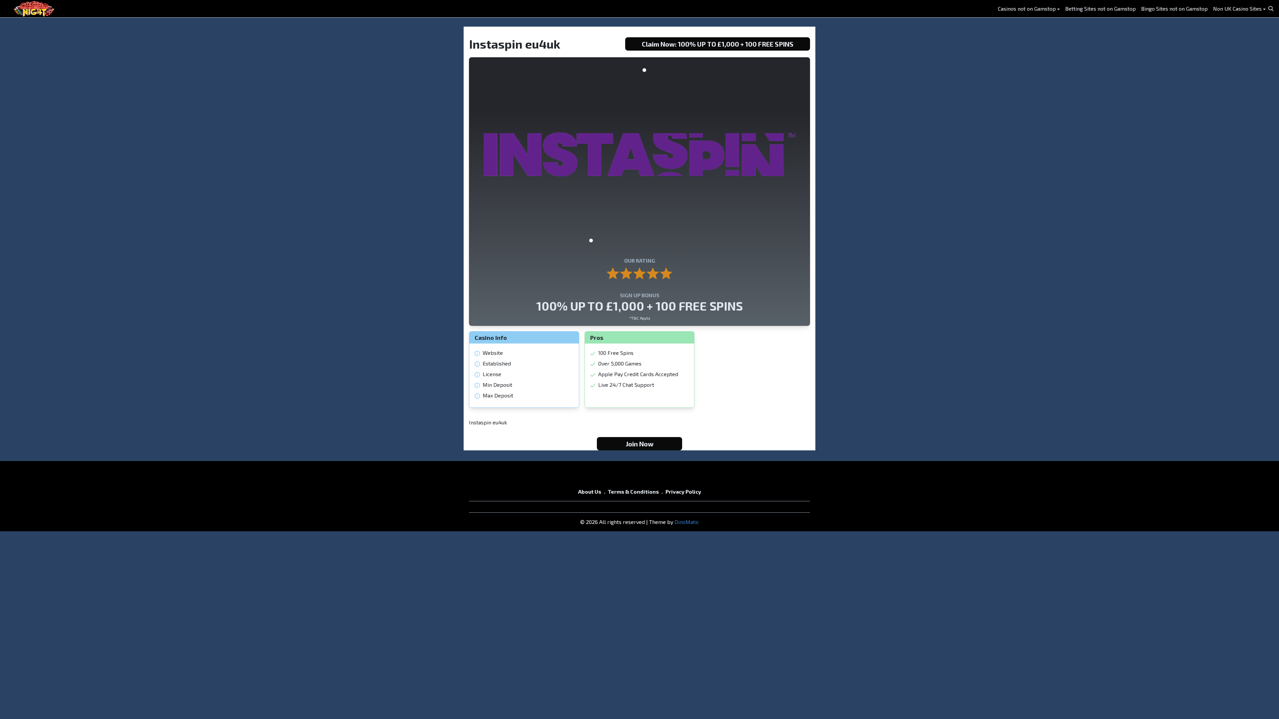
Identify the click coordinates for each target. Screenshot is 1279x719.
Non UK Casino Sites (1237, 8)
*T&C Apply (639, 318)
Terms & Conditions (633, 491)
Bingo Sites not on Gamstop (1174, 8)
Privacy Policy (683, 491)
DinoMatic (686, 522)
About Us (589, 491)
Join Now (639, 444)
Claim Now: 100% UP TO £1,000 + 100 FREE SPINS (717, 44)
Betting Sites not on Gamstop (1100, 8)
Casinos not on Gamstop (1027, 8)
